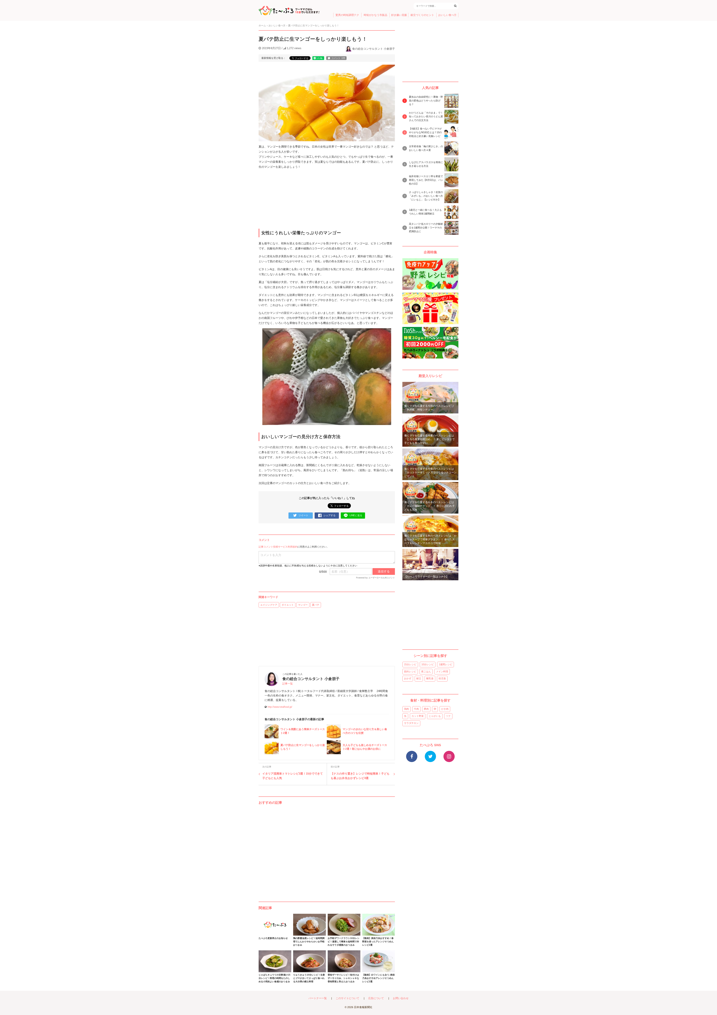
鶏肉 (406, 708)
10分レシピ (427, 664)
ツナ (448, 716)
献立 (418, 678)
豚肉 (426, 708)
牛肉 (416, 708)
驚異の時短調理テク (347, 15)
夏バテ (315, 604)
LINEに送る (356, 515)
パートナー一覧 (317, 998)
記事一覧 (287, 683)
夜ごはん (426, 671)
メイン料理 (442, 671)
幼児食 (442, 678)
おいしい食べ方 (447, 15)
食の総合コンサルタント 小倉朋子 (373, 48)
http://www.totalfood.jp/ (280, 706)
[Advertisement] (327, 849)
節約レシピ (410, 671)
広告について (376, 998)
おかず (407, 678)
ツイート (303, 515)
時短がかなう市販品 (375, 15)
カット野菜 (418, 716)
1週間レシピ (445, 664)
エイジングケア (268, 604)
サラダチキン (411, 723)
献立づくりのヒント (422, 15)
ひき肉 (444, 708)
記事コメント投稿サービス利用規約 (278, 546)
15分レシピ (410, 664)
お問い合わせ (401, 998)
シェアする (329, 515)
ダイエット (288, 604)
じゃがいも (435, 716)
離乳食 (430, 678)
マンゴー (303, 604)
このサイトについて (347, 998)
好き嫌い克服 (399, 15)
